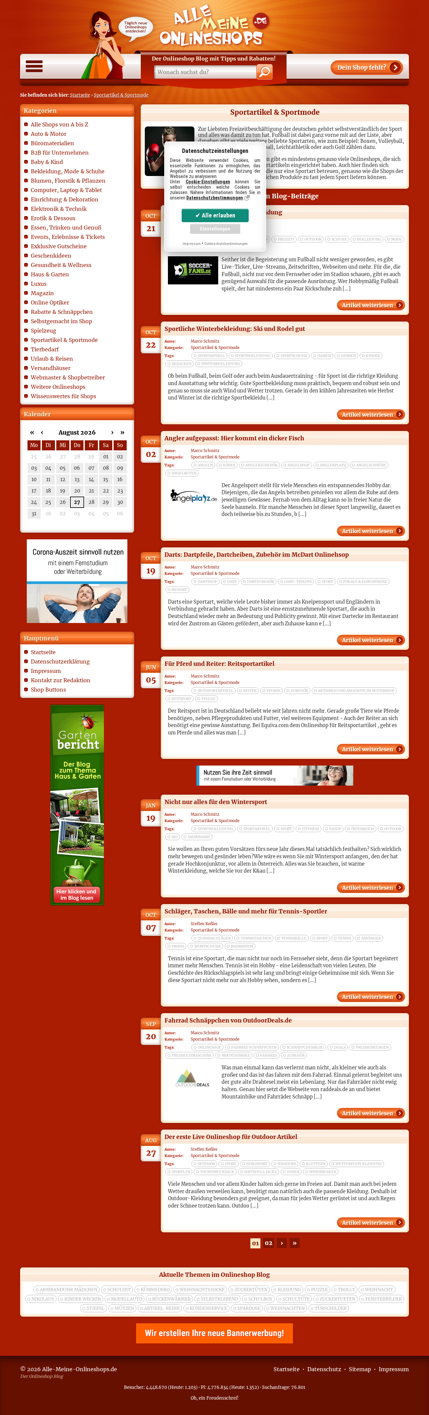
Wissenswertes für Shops (63, 396)
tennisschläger (214, 938)
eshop (335, 829)
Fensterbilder (383, 1299)
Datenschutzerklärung (60, 661)
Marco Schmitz (205, 341)
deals (340, 1047)
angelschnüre (371, 465)
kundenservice (208, 1308)
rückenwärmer (171, 1299)
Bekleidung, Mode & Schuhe (68, 171)
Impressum (46, 671)
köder (229, 465)
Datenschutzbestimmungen (214, 197)
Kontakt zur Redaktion (60, 680)
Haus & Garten (50, 274)
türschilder (331, 1308)
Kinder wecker (82, 1299)
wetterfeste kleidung (358, 1164)
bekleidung (369, 239)
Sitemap (360, 1369)
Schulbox (260, 1299)
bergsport (256, 1164)
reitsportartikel (215, 691)
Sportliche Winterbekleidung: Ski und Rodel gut (235, 329)
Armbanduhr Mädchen (68, 1290)
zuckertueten (337, 1299)
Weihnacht (379, 1290)
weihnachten (287, 1308)
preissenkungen (372, 1047)
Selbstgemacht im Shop (61, 321)
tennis (344, 938)
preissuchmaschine (191, 1055)
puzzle (319, 1290)
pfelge (208, 699)
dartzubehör (260, 582)
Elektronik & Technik (59, 208)
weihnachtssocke (202, 1290)
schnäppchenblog (305, 1047)
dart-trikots (298, 582)
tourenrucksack (217, 1172)
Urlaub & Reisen (52, 358)
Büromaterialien (52, 143)
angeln (205, 465)
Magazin (42, 293)
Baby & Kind (47, 162)
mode (396, 239)
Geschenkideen (51, 255)
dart (232, 582)
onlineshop (209, 1047)
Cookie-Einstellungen (208, 181)
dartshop (207, 582)
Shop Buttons (48, 689)
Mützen (124, 1308)
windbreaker (322, 1172)
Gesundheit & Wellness (61, 265)
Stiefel (95, 1308)
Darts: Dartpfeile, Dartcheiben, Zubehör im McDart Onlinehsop (257, 554)
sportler (181, 1172)
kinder (373, 356)
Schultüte (296, 1299)
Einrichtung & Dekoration (65, 199)
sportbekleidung (252, 356)
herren (348, 356)
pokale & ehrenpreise (365, 582)
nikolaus (43, 1299)
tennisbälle (293, 938)
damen (324, 356)
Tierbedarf (45, 349)
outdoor (312, 239)
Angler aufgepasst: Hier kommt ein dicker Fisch (234, 438)
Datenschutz (324, 1369)
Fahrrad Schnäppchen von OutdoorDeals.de (228, 1020)
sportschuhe (294, 356)
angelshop (299, 465)
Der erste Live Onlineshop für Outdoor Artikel (231, 1137)
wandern (287, 1164)
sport (327, 582)
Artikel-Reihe (162, 1308)
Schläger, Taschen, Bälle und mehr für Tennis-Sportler (246, 911)
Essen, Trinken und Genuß (66, 227)
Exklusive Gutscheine (59, 246)
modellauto (126, 1299)
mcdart (179, 590)
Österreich (362, 829)
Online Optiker (50, 302)
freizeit (286, 239)
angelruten (184, 473)
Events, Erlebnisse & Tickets (68, 237)
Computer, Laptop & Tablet (66, 190)
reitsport (181, 699)
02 (268, 1243)
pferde (273, 691)
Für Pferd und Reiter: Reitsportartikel (219, 664)
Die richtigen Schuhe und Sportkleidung (223, 212)
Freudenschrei (221, 1398)
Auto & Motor (48, 133)
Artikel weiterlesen (367, 305)
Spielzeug (43, 330)
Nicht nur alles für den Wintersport (216, 802)
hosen (293, 1172)
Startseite (80, 95)
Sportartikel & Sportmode (121, 95)
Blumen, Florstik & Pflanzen (68, 180)
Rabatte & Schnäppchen (62, 311)
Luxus (39, 283)
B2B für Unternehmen (60, 152)
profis (178, 946)
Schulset (119, 1290)
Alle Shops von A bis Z (59, 124)
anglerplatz (333, 465)
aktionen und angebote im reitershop (356, 691)
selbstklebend (219, 1299)
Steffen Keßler (204, 923)
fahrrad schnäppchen (254, 1047)
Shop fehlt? (362, 67)
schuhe (339, 239)
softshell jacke (260, 1172)
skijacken (181, 364)
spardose (248, 1308)
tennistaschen (256, 938)
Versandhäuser (50, 368)
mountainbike (236, 1055)
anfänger (371, 938)
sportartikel (211, 356)
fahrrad (268, 1055)
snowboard (199, 837)
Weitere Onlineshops (58, 386)
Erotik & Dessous (53, 218)
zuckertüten (251, 1290)
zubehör (299, 691)
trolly (346, 1290)
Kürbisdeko (155, 1290)
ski (175, 837)
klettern (315, 1164)
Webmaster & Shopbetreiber (68, 377)
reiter (249, 691)
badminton (242, 946)
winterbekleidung (220, 364)
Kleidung (289, 1290)
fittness (310, 829)
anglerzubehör (261, 465)
